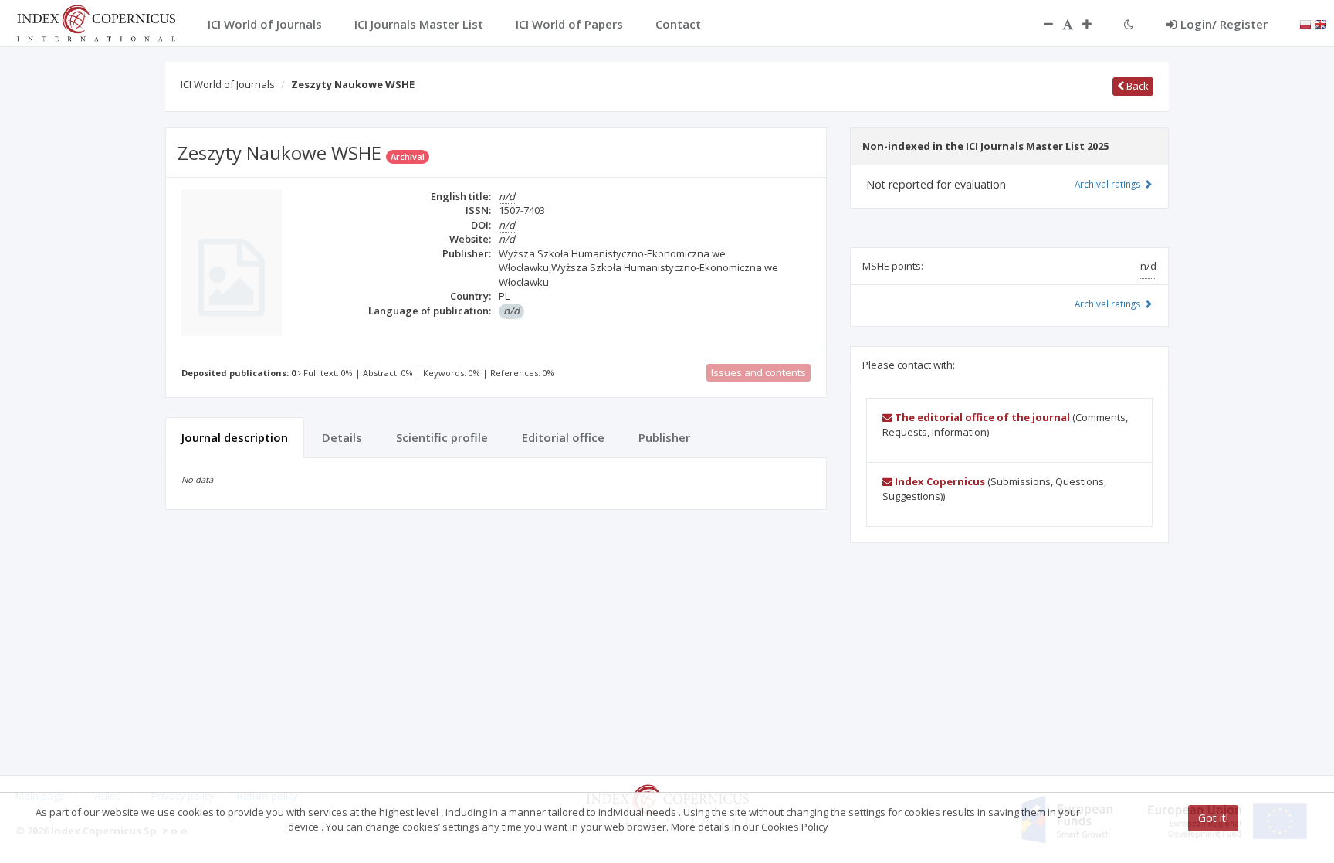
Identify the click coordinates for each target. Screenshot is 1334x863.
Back (1136, 86)
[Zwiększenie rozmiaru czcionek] (1095, 24)
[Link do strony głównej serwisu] (95, 22)
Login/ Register (1224, 24)
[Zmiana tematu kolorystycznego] (1129, 24)
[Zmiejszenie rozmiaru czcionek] (1041, 24)
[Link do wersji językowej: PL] (1305, 23)
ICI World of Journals (228, 84)
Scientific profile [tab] (442, 437)
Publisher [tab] (664, 437)
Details (342, 437)
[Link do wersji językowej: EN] (1320, 23)
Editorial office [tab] (563, 437)
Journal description (234, 437)
